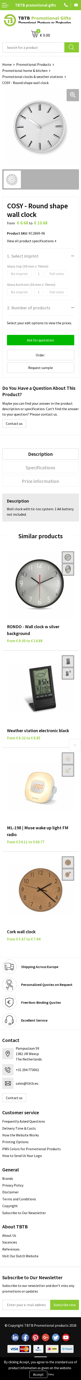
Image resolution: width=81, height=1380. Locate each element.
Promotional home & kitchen (24, 70)
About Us (9, 1235)
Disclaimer (10, 1192)
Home (7, 64)
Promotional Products (33, 64)
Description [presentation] (40, 454)
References (11, 1249)
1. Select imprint (22, 256)
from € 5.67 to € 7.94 (23, 939)
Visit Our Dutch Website (20, 1256)
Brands (7, 1178)
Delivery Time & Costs (19, 1128)
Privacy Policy (12, 1185)
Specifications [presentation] (40, 467)
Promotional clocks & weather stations (32, 76)
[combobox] (33, 47)
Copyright (10, 1206)
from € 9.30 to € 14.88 (25, 640)
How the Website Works (20, 1135)
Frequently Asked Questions (23, 1121)
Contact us (14, 423)
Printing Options (15, 1142)
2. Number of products (28, 307)
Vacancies (9, 1242)
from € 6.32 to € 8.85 (23, 738)
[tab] (40, 454)
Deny (51, 1374)
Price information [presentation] (40, 481)
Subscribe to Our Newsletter (24, 1213)
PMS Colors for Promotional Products (31, 1149)
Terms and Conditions (19, 1199)
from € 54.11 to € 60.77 (26, 841)
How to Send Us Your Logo (22, 1155)
